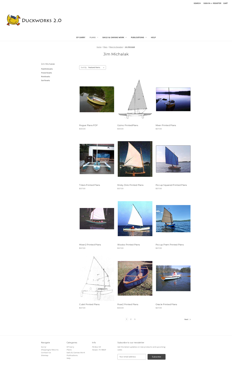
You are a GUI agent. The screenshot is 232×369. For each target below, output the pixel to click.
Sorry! (43, 347)
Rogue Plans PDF (88, 125)
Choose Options (97, 99)
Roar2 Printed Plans (127, 304)
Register (217, 3)
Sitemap (44, 355)
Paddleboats (47, 69)
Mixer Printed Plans (166, 125)
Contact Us (46, 352)
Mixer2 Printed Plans (90, 244)
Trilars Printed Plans (89, 185)
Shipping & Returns (50, 350)
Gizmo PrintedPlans (127, 125)
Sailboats (45, 80)
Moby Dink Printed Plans (130, 185)
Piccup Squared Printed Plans (171, 185)
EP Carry (80, 37)
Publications (137, 37)
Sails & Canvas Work (113, 37)
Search (197, 3)
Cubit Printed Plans (89, 304)
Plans (93, 37)
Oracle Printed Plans (166, 304)
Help (153, 37)
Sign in (207, 3)
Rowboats (45, 76)
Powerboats (46, 73)
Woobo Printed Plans (128, 244)
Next (186, 319)
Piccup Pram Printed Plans (170, 244)
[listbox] (97, 67)
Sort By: (84, 67)
